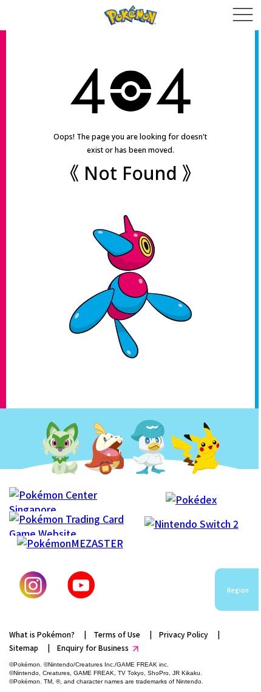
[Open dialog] (242, 15)
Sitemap (23, 647)
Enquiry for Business (93, 647)
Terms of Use (116, 634)
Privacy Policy (183, 634)
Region (238, 589)
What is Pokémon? (42, 634)
